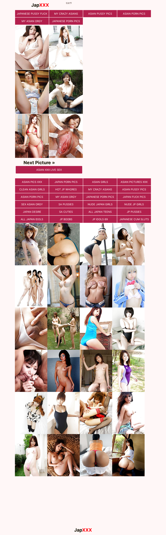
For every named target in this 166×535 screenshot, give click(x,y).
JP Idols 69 (100, 219)
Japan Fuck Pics (134, 196)
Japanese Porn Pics (66, 21)
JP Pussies (134, 211)
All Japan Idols (32, 219)
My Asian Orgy (32, 21)
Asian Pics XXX (32, 182)
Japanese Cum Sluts (134, 219)
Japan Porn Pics (65, 182)
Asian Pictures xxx (134, 182)
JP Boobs (66, 219)
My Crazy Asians (66, 13)
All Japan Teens (100, 211)
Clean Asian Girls (32, 189)
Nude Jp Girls (134, 204)
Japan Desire (32, 211)
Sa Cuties (66, 211)
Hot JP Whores (66, 189)
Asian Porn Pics (134, 13)
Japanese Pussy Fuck (32, 13)
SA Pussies (66, 204)
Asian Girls (100, 182)
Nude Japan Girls (100, 204)
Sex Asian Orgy (32, 204)
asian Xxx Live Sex (49, 169)
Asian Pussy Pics (100, 13)
